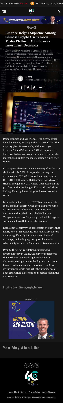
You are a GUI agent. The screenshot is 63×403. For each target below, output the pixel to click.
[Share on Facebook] (21, 87)
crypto (30, 287)
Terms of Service (48, 392)
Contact (23, 392)
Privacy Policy (34, 392)
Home (10, 392)
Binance (22, 287)
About (16, 392)
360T (30, 77)
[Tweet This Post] (28, 87)
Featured (38, 287)
